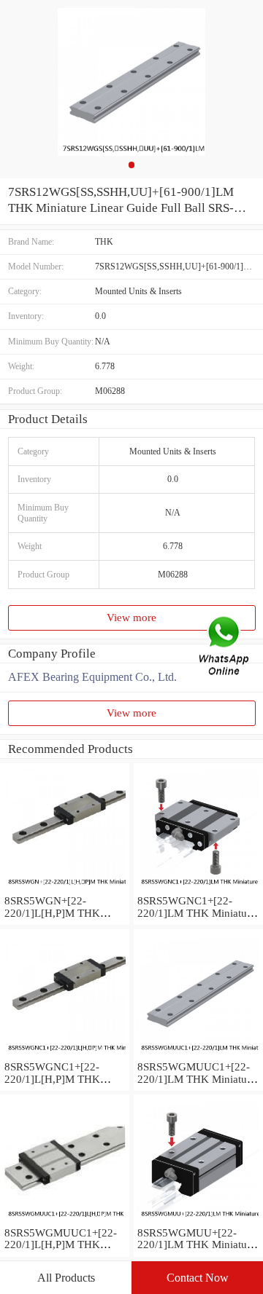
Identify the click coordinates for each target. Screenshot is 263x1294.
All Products (66, 1277)
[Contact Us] (225, 647)
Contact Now (198, 1277)
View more (131, 617)
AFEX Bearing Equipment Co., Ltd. (92, 677)
